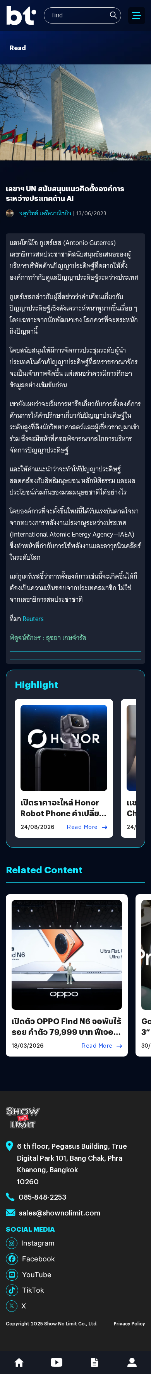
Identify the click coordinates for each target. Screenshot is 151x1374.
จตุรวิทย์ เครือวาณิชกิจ (45, 213)
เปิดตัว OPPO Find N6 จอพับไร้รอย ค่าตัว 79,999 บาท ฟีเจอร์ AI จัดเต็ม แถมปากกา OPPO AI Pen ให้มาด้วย (66, 1037)
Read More (82, 827)
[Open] (136, 15)
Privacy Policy (129, 1323)
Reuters (33, 619)
